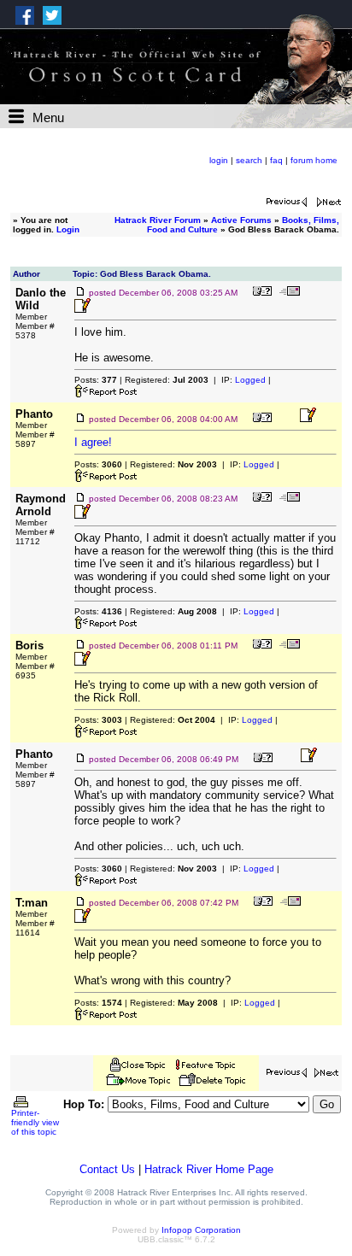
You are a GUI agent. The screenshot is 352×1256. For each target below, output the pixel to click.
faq (276, 160)
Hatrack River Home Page (208, 1169)
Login (67, 229)
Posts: (95, 379)
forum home (313, 160)
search (249, 160)
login (218, 160)
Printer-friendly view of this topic (35, 1122)
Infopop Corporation (201, 1230)
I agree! (93, 442)
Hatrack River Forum (157, 220)
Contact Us (107, 1169)
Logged (250, 379)
